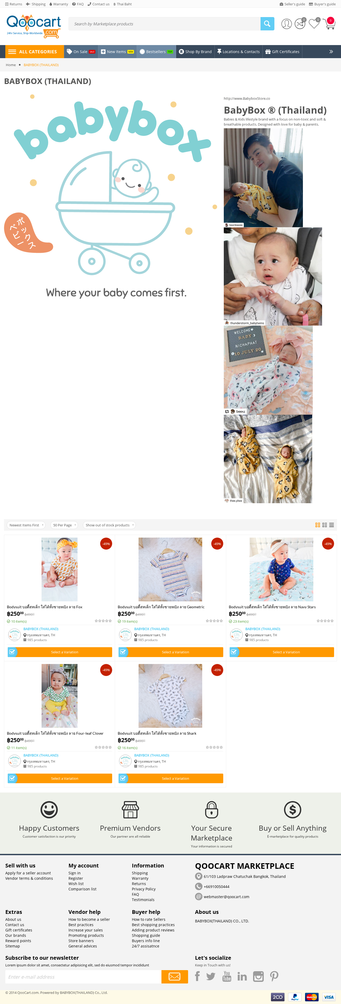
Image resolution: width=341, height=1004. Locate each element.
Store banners (81, 940)
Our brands (15, 935)
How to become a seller (89, 919)
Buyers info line (146, 940)
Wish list (76, 883)
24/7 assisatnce (145, 946)
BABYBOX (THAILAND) (40, 628)
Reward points (18, 940)
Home (11, 64)
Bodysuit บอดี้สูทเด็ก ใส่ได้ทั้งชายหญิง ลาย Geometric (161, 607)
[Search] (267, 23)
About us (13, 919)
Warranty (140, 878)
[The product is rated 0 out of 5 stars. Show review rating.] (103, 621)
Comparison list (82, 888)
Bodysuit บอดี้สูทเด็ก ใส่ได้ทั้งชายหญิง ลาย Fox (44, 607)
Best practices (81, 924)
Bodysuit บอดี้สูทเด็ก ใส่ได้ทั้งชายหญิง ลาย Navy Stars (272, 607)
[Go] (174, 976)
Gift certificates (18, 930)
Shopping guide (146, 935)
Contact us (14, 924)
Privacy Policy (144, 888)
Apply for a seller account (28, 872)
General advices (82, 946)
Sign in (74, 872)
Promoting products (86, 935)
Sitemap (12, 946)
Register (75, 878)
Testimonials (143, 899)
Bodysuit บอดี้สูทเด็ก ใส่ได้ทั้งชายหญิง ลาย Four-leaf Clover (55, 733)
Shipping (140, 872)
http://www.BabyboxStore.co (247, 98)
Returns (139, 883)
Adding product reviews (153, 930)
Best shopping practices (153, 924)
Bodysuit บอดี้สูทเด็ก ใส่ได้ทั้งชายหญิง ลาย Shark (157, 733)
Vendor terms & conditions (29, 878)
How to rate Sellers (148, 919)
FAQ (135, 894)
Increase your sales (85, 930)
